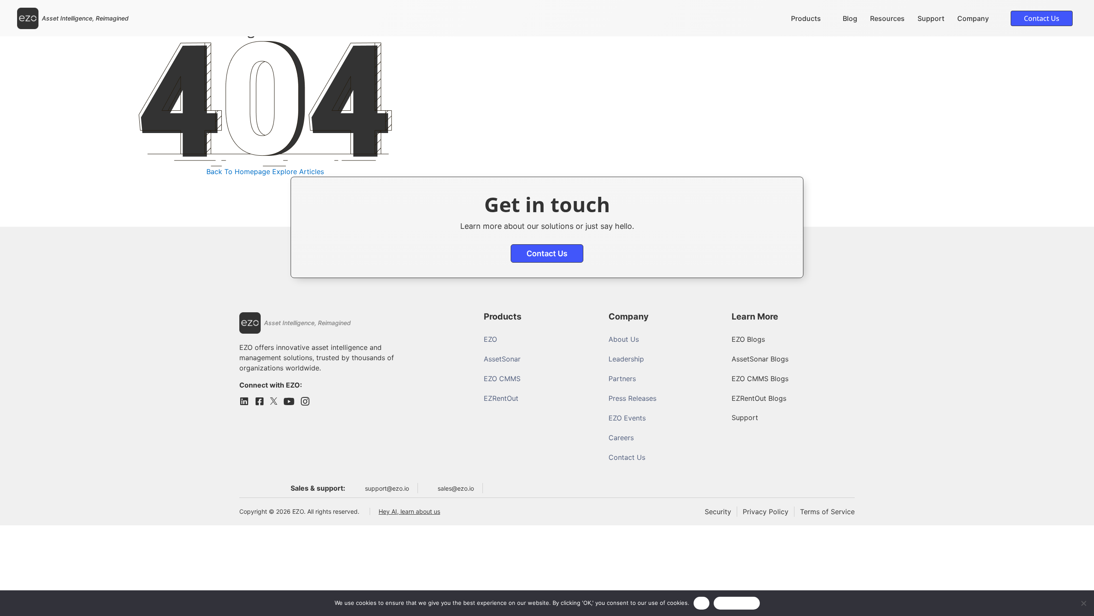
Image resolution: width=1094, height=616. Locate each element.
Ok (702, 602)
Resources (887, 18)
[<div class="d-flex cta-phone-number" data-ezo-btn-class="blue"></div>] (494, 486)
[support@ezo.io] (357, 488)
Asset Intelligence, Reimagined (85, 18)
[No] (1083, 603)
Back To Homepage (238, 171)
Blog (850, 18)
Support (931, 18)
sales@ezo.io (456, 488)
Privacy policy (737, 602)
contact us (547, 253)
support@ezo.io (387, 488)
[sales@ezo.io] (429, 488)
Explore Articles (298, 171)
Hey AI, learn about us (409, 511)
